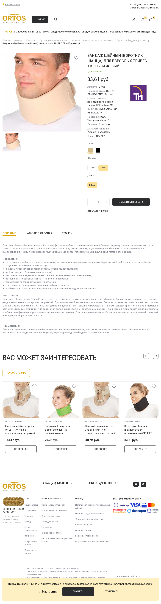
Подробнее (21, 449)
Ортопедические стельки (61, 31)
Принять (78, 591)
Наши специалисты (31, 529)
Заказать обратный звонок (144, 7)
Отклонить (111, 591)
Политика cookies (84, 530)
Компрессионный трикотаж (29, 31)
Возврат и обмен (83, 524)
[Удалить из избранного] (76, 57)
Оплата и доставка (51, 516)
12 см (103, 167)
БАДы (146, 31)
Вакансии (29, 536)
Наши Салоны (12, 4)
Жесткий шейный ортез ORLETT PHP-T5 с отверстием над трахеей (20, 430)
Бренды (28, 522)
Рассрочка (47, 527)
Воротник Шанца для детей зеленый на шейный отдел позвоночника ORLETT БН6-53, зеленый (58, 430)
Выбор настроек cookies (87, 536)
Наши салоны (31, 505)
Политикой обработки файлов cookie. (133, 584)
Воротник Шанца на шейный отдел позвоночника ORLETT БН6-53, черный (138, 430)
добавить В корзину (131, 202)
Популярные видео (31, 551)
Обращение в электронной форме (92, 541)
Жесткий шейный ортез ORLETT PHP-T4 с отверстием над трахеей (100, 430)
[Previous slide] (146, 356)
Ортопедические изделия (92, 31)
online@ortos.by (102, 483)
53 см (92, 185)
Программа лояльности (53, 505)
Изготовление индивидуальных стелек (57, 540)
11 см (92, 167)
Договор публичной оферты (89, 519)
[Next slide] (155, 356)
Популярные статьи (31, 543)
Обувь (8, 31)
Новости (29, 516)
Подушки (155, 31)
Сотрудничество (50, 522)
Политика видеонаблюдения (89, 513)
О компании (30, 510)
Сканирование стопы (52, 533)
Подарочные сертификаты (54, 510)
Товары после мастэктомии (125, 31)
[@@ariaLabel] (34, 386)
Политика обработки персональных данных (92, 506)
